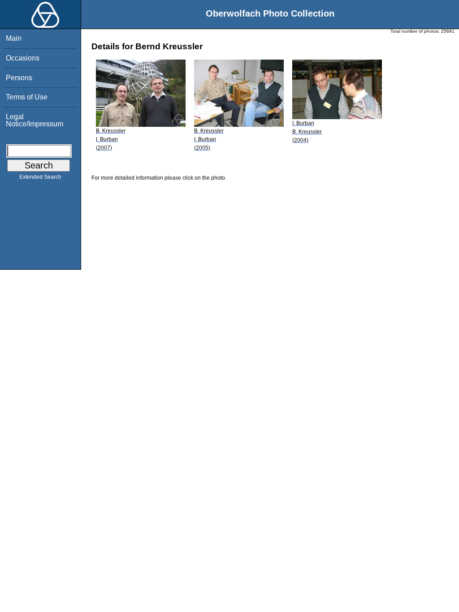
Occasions (22, 58)
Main (14, 38)
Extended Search (40, 177)
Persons (19, 78)
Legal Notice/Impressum (34, 120)
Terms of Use (27, 97)
